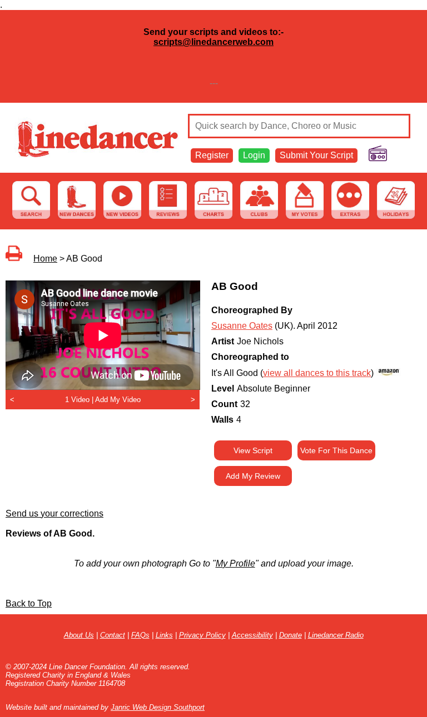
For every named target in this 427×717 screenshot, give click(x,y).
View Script (253, 450)
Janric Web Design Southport (158, 707)
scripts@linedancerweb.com (213, 42)
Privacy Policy (202, 635)
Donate (290, 635)
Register (212, 155)
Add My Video (118, 399)
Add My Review (253, 476)
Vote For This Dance (336, 450)
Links (164, 635)
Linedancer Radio (336, 635)
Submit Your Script (316, 155)
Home (45, 258)
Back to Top (29, 603)
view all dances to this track (317, 373)
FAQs (140, 635)
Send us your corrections (54, 513)
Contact (112, 635)
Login (254, 155)
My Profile (235, 563)
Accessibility (252, 635)
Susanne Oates (241, 325)
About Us (79, 635)
